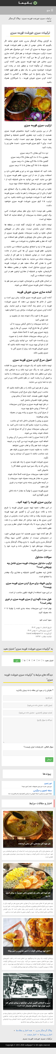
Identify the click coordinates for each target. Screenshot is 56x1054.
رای (17, 660)
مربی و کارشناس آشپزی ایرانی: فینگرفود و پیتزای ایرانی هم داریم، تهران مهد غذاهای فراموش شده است (28, 1004)
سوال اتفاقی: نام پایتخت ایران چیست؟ (38, 746)
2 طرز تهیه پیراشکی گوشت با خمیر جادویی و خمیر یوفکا (29, 950)
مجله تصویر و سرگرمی (42, 790)
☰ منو (50, 10)
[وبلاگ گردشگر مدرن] (28, 3)
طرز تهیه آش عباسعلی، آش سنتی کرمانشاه (34, 843)
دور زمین (48, 783)
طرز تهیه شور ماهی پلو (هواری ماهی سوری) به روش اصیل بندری (28, 894)
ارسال (49, 759)
